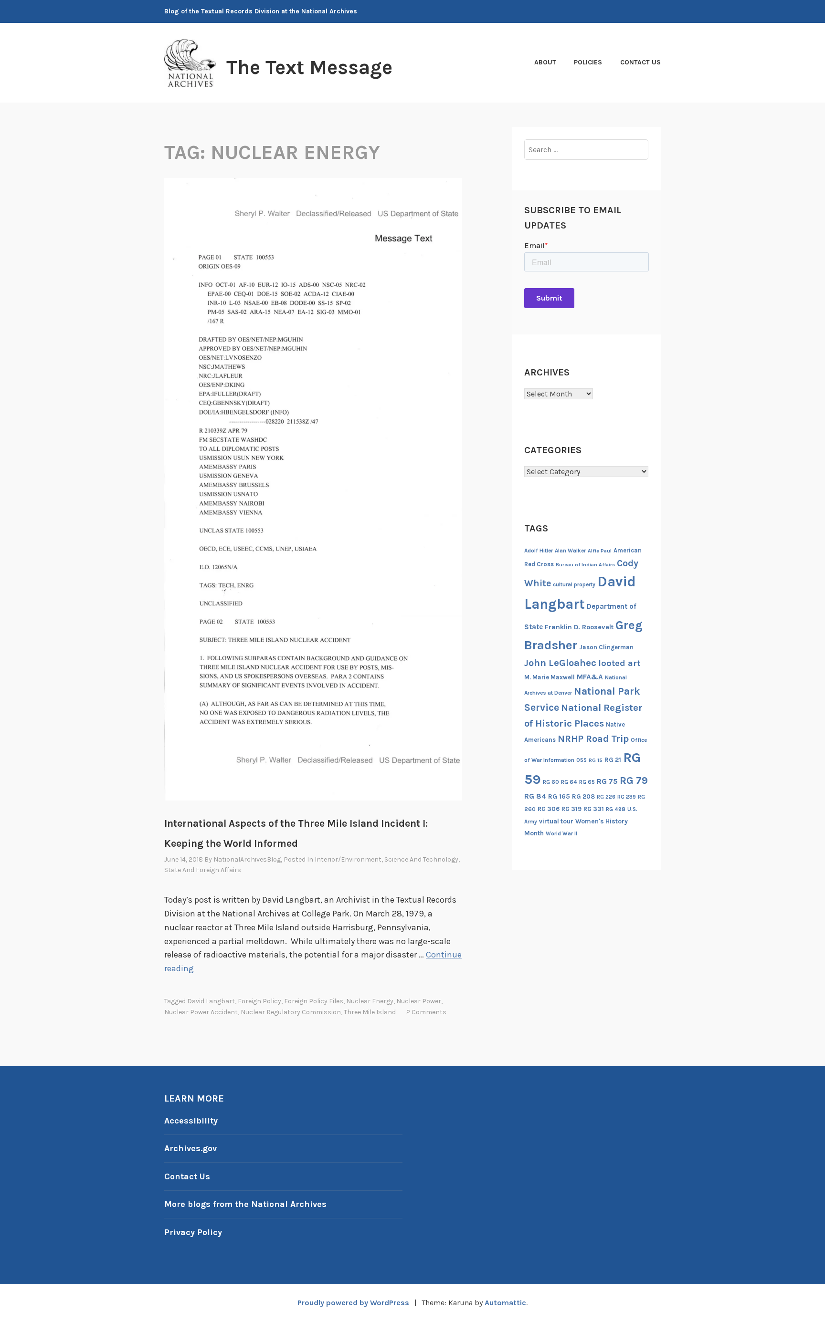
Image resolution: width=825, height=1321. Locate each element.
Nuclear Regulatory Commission (291, 1012)
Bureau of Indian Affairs (585, 565)
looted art (619, 663)
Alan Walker (570, 550)
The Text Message (309, 67)
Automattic (505, 1302)
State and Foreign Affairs (202, 870)
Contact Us (640, 62)
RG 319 (571, 808)
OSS (581, 760)
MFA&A (590, 677)
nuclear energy (369, 1001)
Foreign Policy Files (313, 1001)
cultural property (574, 584)
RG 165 (559, 796)
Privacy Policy (193, 1232)
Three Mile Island (370, 1012)
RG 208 (583, 796)
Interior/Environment (348, 859)
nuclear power (418, 1001)
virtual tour (556, 821)
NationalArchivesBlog (247, 859)
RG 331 (593, 808)
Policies (588, 62)
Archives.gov (190, 1148)
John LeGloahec (560, 662)
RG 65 (587, 782)
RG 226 (606, 797)
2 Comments (426, 1012)
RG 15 (596, 760)
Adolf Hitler (538, 550)
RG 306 (549, 808)
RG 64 (569, 782)
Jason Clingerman (606, 647)
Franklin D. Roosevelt (579, 627)
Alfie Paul (600, 551)
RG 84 (535, 796)
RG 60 (551, 782)
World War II (561, 834)
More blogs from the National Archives (245, 1204)
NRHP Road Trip (593, 738)
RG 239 (626, 797)
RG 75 (607, 781)
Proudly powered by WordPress (353, 1302)
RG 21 (612, 759)
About (545, 62)
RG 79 (634, 780)
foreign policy (259, 1001)
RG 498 (615, 809)
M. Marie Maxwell (549, 677)
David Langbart (211, 1001)
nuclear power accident (201, 1012)
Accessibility (191, 1120)
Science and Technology (421, 859)
